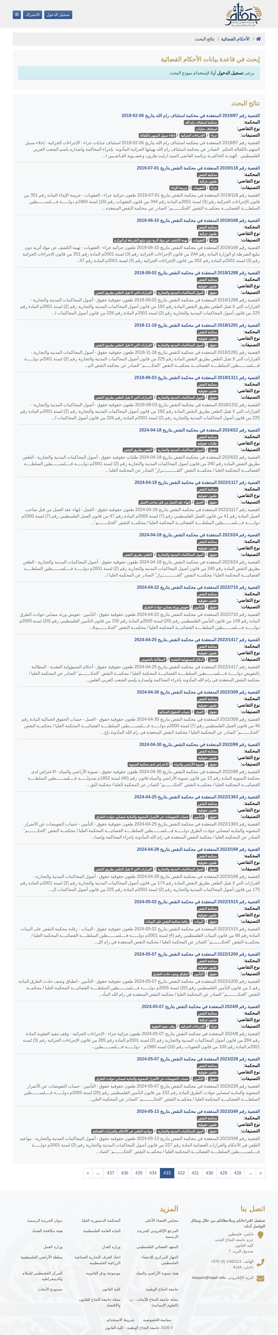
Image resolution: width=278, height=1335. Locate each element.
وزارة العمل (52, 1247)
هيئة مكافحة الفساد (47, 1231)
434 (153, 1173)
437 (110, 1173)
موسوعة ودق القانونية (103, 1273)
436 (124, 1173)
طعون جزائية (208, 181)
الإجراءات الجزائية (193, 135)
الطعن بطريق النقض (138, 450)
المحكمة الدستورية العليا (101, 1220)
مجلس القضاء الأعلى (161, 1220)
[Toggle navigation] (17, 15)
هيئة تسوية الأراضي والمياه (157, 1273)
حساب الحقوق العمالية (174, 712)
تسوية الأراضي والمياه (188, 764)
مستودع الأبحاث (50, 1289)
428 (237, 1173)
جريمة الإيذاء (179, 188)
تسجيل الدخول (58, 14)
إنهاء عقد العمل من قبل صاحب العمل (165, 502)
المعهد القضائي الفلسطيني (157, 1247)
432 (181, 1173)
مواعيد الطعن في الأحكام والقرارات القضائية (122, 1131)
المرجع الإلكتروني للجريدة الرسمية (157, 1234)
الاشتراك (33, 14)
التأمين (198, 607)
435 (139, 1173)
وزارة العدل (111, 1247)
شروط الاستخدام (120, 1320)
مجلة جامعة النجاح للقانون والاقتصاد (99, 1302)
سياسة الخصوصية (157, 1320)
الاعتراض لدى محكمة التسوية (148, 764)
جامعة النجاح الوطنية (162, 1289)
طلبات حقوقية (207, 443)
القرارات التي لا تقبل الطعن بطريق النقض (124, 293)
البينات (198, 922)
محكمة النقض (207, 175)
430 (209, 1173)
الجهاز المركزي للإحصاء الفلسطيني (159, 1260)
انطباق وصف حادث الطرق (170, 974)
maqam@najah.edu (209, 1277)
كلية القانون (111, 1289)
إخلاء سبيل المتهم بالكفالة (157, 135)
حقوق (213, 293)
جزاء (214, 135)
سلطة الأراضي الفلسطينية (41, 1257)
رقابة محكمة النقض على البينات (167, 922)
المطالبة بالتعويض (153, 660)
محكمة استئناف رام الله (201, 122)
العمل (199, 502)
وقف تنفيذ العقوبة (163, 1026)
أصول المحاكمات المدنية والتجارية (180, 293)
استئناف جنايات (206, 129)
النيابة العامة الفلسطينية (101, 1231)
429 (223, 1173)
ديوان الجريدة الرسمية (44, 1220)
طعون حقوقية (207, 286)
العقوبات (199, 188)
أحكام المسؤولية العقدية (187, 660)
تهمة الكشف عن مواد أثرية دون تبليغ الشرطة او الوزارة (150, 240)
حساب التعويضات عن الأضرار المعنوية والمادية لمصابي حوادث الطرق (142, 817)
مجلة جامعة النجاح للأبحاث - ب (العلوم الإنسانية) (153, 1302)
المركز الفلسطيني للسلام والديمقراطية (42, 1276)
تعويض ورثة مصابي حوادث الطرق (166, 607)
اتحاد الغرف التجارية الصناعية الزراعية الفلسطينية (97, 1260)
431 (195, 1173)
